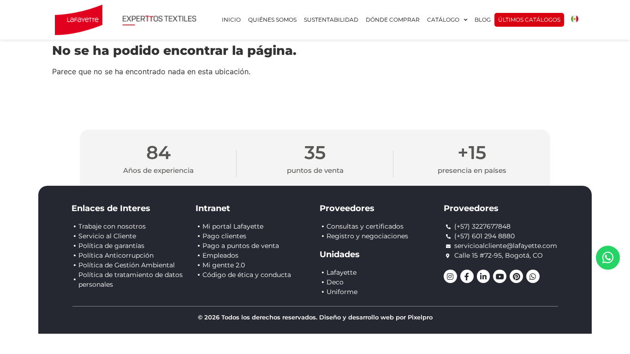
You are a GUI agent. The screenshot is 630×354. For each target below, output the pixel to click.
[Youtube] (499, 276)
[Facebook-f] (467, 276)
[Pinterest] (516, 276)
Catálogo (443, 19)
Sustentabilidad (331, 19)
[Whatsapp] (533, 276)
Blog (483, 19)
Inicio (231, 19)
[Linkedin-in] (483, 276)
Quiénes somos (272, 19)
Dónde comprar (393, 19)
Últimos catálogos (529, 19)
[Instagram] (450, 276)
